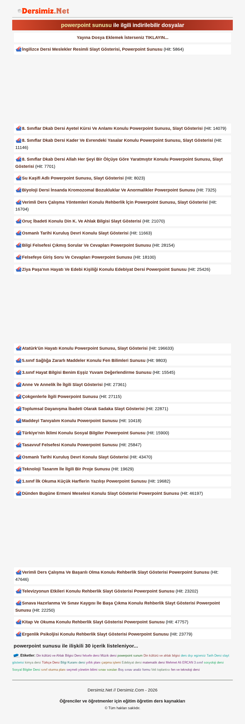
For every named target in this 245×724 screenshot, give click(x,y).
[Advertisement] (122, 89)
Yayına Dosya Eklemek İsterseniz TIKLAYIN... (122, 37)
